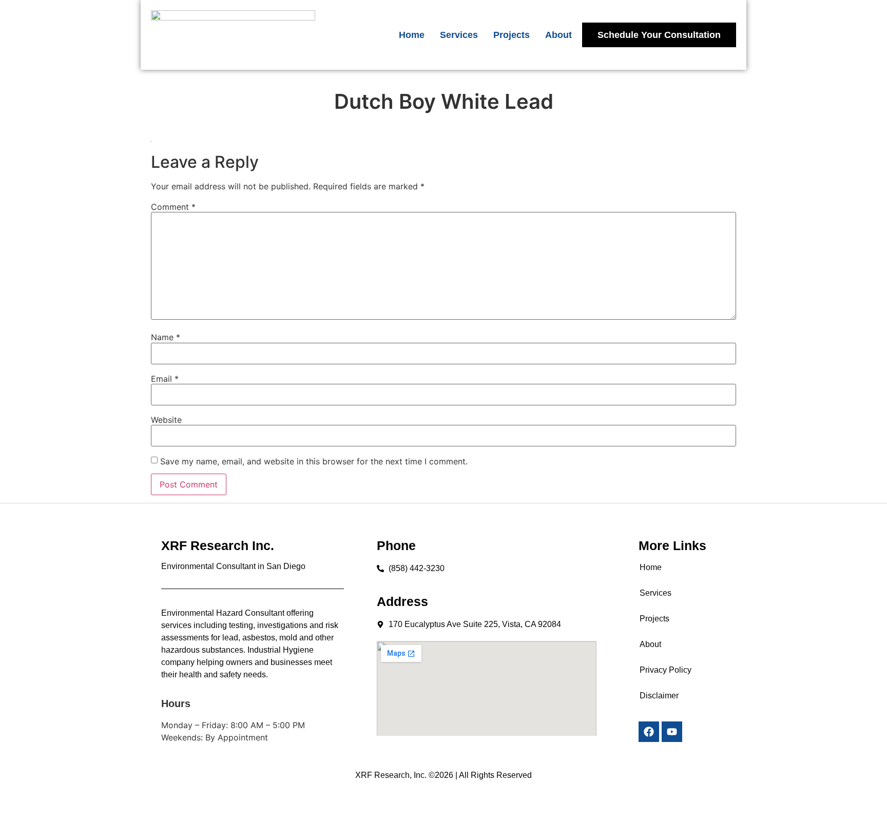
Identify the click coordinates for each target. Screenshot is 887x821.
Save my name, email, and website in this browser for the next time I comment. (314, 461)
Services (459, 35)
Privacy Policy (665, 670)
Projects (511, 35)
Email (165, 379)
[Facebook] (649, 731)
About (558, 35)
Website (166, 420)
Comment (173, 207)
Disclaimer (659, 695)
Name (165, 337)
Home (412, 35)
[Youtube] (672, 731)
